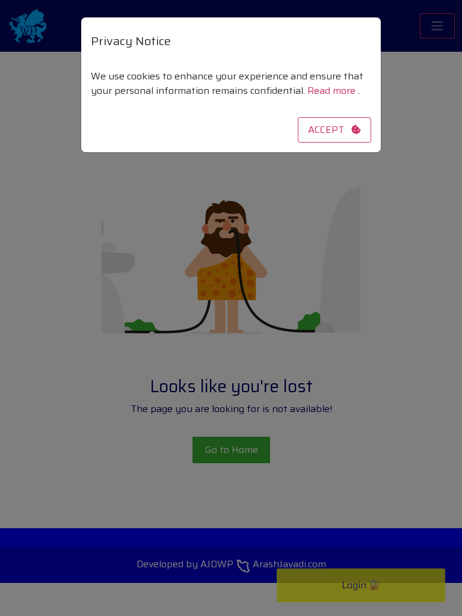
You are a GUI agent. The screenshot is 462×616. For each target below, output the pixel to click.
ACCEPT (329, 129)
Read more (332, 90)
